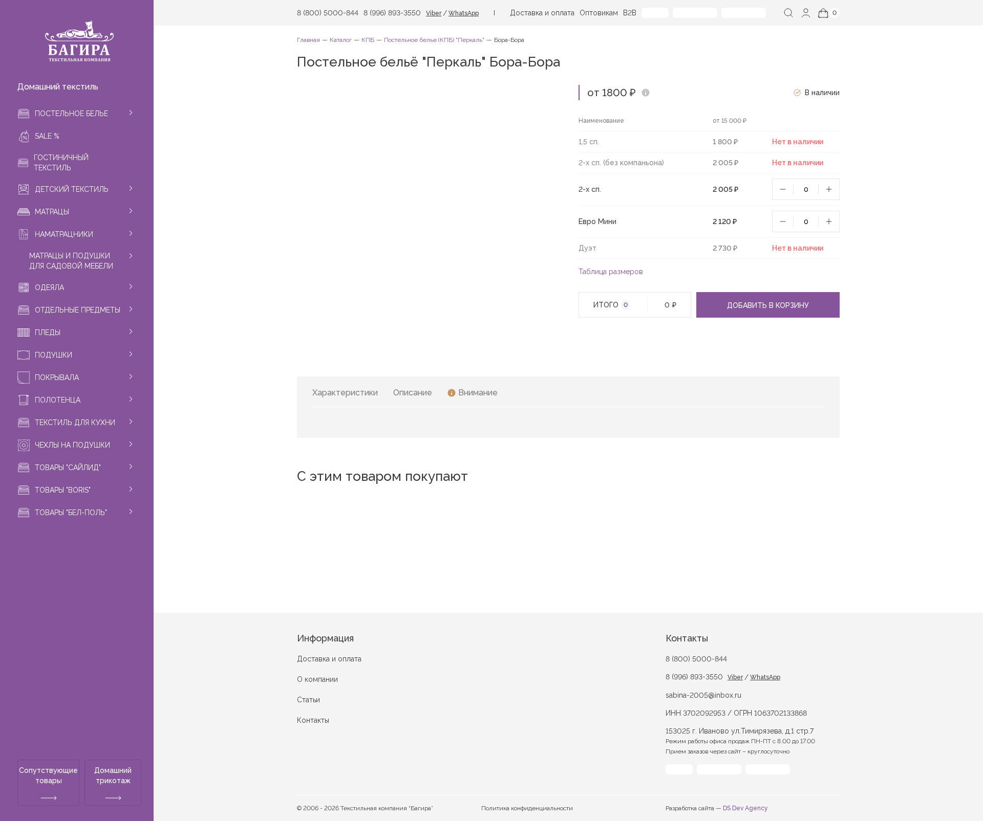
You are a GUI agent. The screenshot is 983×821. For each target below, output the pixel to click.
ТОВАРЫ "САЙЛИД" (68, 467)
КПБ (367, 39)
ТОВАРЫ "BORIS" (63, 490)
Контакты (313, 720)
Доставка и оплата (542, 13)
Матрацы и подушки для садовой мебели (71, 261)
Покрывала (57, 377)
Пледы (47, 332)
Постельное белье (71, 113)
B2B (629, 13)
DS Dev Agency (745, 808)
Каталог (341, 39)
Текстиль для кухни (75, 422)
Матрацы (52, 212)
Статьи (308, 700)
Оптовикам (599, 13)
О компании (317, 679)
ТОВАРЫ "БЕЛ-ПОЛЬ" (71, 512)
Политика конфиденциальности (527, 808)
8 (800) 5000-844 (327, 13)
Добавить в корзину (768, 305)
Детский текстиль (72, 189)
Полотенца (57, 400)
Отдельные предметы (77, 310)
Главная (308, 39)
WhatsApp (463, 13)
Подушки (53, 355)
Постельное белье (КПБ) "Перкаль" (434, 39)
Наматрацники (64, 234)
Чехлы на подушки (72, 445)
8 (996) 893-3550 (392, 13)
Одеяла (49, 287)
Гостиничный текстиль (61, 162)
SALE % (47, 136)
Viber (433, 13)
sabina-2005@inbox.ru (703, 695)
